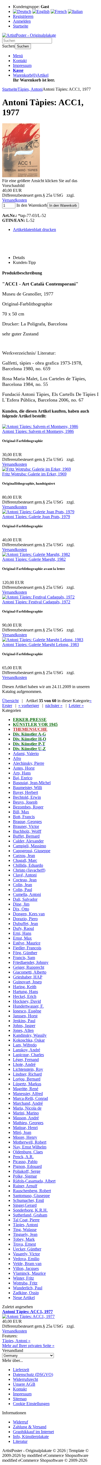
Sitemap (20, 1398)
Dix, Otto (21, 909)
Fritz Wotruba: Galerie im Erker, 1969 (34, 474)
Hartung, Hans (25, 991)
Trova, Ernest (24, 1244)
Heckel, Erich (24, 996)
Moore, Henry (25, 1137)
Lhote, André (24, 1064)
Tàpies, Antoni (25, 1224)
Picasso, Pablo (25, 1161)
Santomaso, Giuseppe (31, 1195)
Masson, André (26, 1118)
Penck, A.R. (23, 1156)
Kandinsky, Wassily (30, 1035)
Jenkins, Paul (24, 1020)
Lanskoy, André (26, 1050)
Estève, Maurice (26, 943)
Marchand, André (28, 1103)
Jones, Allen (23, 1030)
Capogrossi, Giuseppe (31, 850)
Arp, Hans (22, 773)
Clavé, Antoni (25, 875)
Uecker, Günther (27, 1249)
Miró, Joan (22, 1132)
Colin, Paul (22, 889)
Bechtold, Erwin (27, 797)
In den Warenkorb (63, 205)
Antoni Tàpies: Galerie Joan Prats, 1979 (36, 516)
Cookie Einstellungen (31, 1403)
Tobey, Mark (24, 1239)
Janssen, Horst (25, 1016)
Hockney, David (27, 1001)
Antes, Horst (23, 768)
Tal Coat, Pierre (26, 1220)
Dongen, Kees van (29, 914)
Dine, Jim (21, 904)
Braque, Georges (27, 821)
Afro (17, 758)
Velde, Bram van (27, 1263)
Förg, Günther (25, 952)
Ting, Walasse (25, 1229)
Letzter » (76, 705)
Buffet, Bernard (26, 836)
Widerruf (20, 1422)
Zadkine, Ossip (26, 1292)
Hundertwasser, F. (28, 1006)
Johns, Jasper (24, 1025)
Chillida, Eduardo (28, 865)
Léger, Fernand (26, 1059)
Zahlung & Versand (29, 1427)
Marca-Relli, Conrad (30, 1098)
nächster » (53, 705)
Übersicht (10, 700)
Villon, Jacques (26, 1268)
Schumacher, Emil (28, 1200)
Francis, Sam (24, 957)
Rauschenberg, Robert (32, 1190)
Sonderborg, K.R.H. (30, 1210)
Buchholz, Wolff (27, 831)
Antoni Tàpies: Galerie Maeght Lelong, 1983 (40, 644)
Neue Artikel (24, 1297)
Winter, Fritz (23, 1278)
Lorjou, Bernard (26, 1079)
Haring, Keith (24, 986)
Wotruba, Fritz (25, 1283)
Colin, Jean (22, 884)
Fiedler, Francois (27, 948)
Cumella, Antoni (27, 894)
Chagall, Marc (25, 860)
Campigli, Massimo (29, 846)
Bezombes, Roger (28, 807)
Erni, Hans (22, 933)
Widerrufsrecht (25, 1379)
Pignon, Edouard (27, 1166)
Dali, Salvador (25, 899)
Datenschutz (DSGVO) (33, 1374)
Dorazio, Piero (25, 918)
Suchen (23, 46)
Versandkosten (14, 200)
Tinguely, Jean (25, 1234)
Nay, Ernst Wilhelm (29, 1147)
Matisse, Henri (25, 1127)
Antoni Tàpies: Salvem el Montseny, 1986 (38, 431)
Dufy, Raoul (23, 928)
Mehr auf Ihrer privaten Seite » (28, 1345)
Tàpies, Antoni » (16, 1340)
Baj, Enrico (22, 778)
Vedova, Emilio (26, 1258)
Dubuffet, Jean (25, 923)
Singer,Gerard (25, 1205)
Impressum (22, 65)
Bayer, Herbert (25, 792)
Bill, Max (21, 812)
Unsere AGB (24, 1384)
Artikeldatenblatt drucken (34, 229)
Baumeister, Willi (27, 787)
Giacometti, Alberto (29, 972)
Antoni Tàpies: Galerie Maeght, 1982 (34, 559)
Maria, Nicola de (27, 1108)
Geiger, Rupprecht (28, 967)
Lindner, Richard (27, 1074)
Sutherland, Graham (30, 1215)
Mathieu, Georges (28, 1122)
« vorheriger (28, 705)
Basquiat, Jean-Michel (32, 782)
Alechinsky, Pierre (28, 763)
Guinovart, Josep (27, 982)
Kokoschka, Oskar (29, 1040)
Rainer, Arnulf (25, 1186)
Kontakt (20, 60)
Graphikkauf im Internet (33, 1431)
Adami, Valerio (26, 753)
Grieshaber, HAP (27, 977)
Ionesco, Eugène (27, 1011)
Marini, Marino (26, 1113)
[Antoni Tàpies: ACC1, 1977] (21, 176)
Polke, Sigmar (25, 1176)
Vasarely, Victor (26, 1254)
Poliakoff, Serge (26, 1171)
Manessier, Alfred (28, 1093)
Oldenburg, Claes (28, 1152)
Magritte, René (25, 1088)
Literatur (20, 1441)
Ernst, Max (22, 938)
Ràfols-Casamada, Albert (34, 1181)
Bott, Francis (24, 816)
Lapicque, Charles (28, 1054)
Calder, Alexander (28, 841)
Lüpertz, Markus (27, 1084)
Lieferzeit (21, 1369)
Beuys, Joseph (25, 802)
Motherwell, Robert (29, 1142)
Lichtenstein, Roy (28, 1069)
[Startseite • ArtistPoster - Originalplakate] (29, 35)
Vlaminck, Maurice (29, 1273)
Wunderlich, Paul (27, 1288)
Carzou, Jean (24, 855)
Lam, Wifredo (25, 1045)
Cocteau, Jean (25, 880)
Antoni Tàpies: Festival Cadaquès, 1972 (36, 602)
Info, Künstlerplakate (31, 1436)
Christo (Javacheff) (29, 870)
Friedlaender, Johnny (30, 962)
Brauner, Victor (26, 826)
